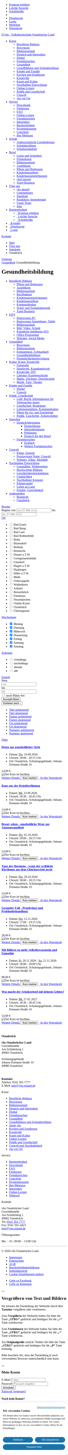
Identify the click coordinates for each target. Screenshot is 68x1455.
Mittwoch (19, 631)
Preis (4, 680)
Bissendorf (20, 543)
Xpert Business (26, 182)
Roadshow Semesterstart (31, 199)
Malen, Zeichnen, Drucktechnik (36, 378)
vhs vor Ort (23, 98)
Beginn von (8, 510)
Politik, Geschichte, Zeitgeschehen (37, 415)
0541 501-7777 (16, 1221)
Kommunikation (26, 304)
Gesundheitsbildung (28, 355)
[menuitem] (12, 21)
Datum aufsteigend (20, 716)
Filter (5, 739)
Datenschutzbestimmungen (51, 1407)
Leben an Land (26, 486)
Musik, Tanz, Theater (29, 382)
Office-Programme (28, 334)
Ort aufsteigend (18, 723)
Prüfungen (30, 432)
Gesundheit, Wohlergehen (32, 466)
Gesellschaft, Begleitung (31, 405)
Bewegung (23, 47)
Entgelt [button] (6, 677)
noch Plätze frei (15, 695)
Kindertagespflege (27, 172)
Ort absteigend (17, 726)
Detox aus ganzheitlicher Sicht (21, 747)
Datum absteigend (20, 720)
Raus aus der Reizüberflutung (21, 785)
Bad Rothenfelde (24, 535)
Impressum (15, 1257)
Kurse (12, 41)
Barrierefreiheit (26, 125)
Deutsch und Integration (31, 54)
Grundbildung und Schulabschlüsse (38, 68)
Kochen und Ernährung (31, 74)
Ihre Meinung (25, 135)
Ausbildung (24, 165)
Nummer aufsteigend (21, 730)
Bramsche (23, 496)
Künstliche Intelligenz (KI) (33, 331)
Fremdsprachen (26, 61)
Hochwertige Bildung (29, 469)
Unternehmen (25, 192)
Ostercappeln (21, 580)
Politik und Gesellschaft (31, 91)
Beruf (12, 152)
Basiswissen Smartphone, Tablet (36, 321)
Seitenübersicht (18, 1270)
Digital (21, 57)
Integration (23, 122)
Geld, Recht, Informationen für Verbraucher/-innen (35, 400)
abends (18, 667)
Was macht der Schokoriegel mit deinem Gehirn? (33, 991)
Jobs (19, 206)
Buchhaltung (24, 294)
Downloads (23, 105)
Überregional (21, 610)
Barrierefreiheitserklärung (24, 1267)
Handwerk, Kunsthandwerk (33, 368)
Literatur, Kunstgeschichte (32, 375)
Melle (17, 577)
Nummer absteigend (21, 733)
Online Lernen (17, 1138)
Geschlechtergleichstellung (33, 473)
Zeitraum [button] (7, 652)
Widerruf (14, 1195)
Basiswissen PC (26, 318)
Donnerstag (20, 635)
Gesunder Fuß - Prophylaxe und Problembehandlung (22, 909)
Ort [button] (3, 517)
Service (13, 101)
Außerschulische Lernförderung (36, 142)
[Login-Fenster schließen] (3, 1366)
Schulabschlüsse (26, 145)
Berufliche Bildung (28, 44)
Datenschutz (16, 1260)
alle (16, 670)
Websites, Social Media (30, 338)
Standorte (22, 196)
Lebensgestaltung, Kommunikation (37, 409)
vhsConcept (24, 179)
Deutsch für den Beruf (37, 436)
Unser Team (24, 203)
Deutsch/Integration (28, 422)
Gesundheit (23, 64)
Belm (17, 539)
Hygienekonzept (26, 128)
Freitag (18, 639)
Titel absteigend (18, 713)
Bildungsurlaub (26, 51)
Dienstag (19, 627)
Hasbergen (20, 569)
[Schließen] (3, 1291)
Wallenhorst (21, 584)
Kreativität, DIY (26, 372)
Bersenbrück (21, 592)
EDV (12, 314)
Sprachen (14, 419)
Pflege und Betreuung (30, 169)
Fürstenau (19, 595)
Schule (13, 138)
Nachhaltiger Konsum (30, 480)
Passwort (7, 1383)
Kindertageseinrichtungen (32, 176)
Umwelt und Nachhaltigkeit (25, 1145)
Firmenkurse (24, 159)
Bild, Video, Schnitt (28, 328)
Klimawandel (25, 483)
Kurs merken (29, 778)
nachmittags (21, 663)
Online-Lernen (25, 88)
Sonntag (18, 646)
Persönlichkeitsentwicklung (33, 358)
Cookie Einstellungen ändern (26, 1274)
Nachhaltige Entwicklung (32, 84)
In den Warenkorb (50, 777)
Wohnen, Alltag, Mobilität (32, 459)
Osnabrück (23, 500)
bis (53, 510)
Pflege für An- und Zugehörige (35, 412)
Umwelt (21, 95)
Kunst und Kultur (27, 81)
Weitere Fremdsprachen (38, 446)
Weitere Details (11, 777)
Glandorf (19, 562)
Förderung (23, 108)
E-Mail (6, 1379)
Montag (18, 624)
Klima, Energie (26, 453)
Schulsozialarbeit (27, 149)
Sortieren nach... (12, 703)
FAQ (20, 111)
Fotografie (23, 365)
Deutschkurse (32, 426)
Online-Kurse (22, 603)
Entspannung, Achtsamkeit (33, 351)
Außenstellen (17, 493)
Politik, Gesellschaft (21, 395)
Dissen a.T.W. (22, 554)
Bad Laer (19, 532)
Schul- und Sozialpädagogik (33, 307)
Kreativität (23, 78)
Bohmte (18, 547)
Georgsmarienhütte (25, 558)
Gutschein (23, 132)
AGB (12, 1264)
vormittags (20, 659)
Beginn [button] (6, 506)
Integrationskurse (34, 429)
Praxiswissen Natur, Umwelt (34, 456)
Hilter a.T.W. (21, 573)
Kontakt (6, 236)
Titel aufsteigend (19, 709)
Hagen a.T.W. (22, 565)
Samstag (19, 642)
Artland (17, 588)
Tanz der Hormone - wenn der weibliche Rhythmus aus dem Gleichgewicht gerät (27, 868)
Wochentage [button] (9, 617)
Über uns (14, 186)
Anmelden (8, 1387)
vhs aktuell (23, 189)
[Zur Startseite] (28, 34)
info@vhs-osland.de (23, 1085)
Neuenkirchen (22, 599)
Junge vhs (15, 1125)
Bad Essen (20, 524)
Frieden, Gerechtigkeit (30, 490)
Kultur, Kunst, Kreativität (24, 361)
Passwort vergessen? (14, 1391)
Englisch (29, 442)
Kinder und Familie (28, 71)
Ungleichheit (24, 476)
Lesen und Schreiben (29, 155)
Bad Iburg (20, 528)
